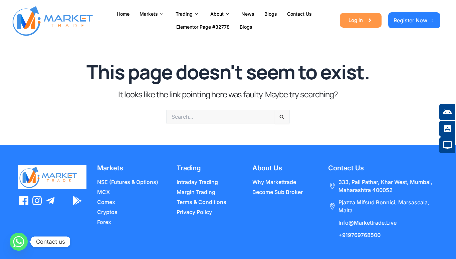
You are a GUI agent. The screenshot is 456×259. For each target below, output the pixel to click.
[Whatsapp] (19, 242)
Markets (149, 14)
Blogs (270, 14)
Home (123, 14)
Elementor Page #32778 (203, 27)
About (217, 14)
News (247, 14)
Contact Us (299, 14)
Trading (184, 14)
